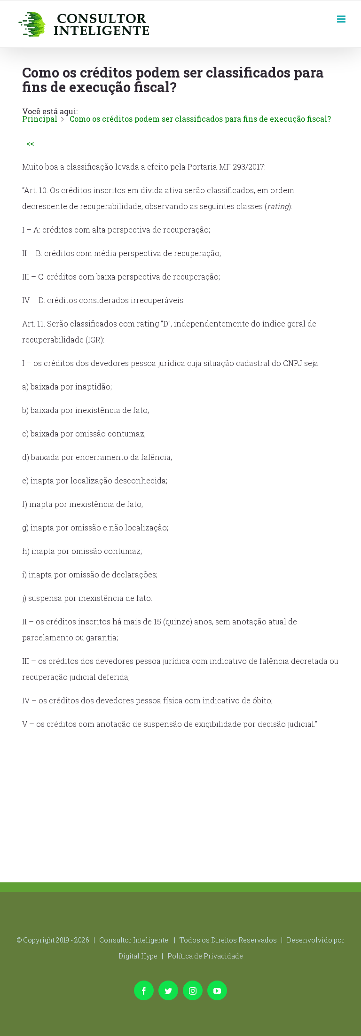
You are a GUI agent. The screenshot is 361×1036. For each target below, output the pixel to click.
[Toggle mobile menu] (342, 18)
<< (30, 143)
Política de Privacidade (205, 955)
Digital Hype (137, 955)
